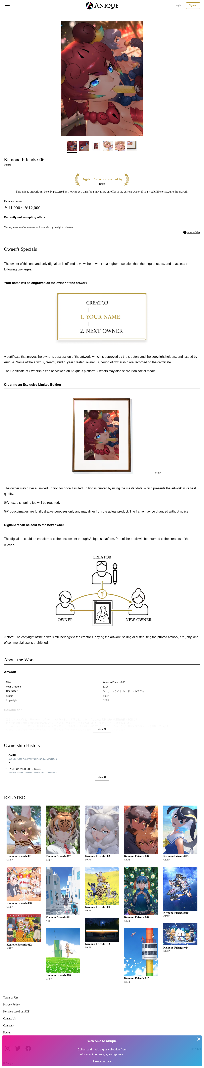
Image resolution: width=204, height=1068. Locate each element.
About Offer (193, 232)
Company (8, 1025)
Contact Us (9, 1018)
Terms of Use (10, 997)
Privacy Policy (11, 1004)
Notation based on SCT (16, 1011)
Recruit (7, 1032)
